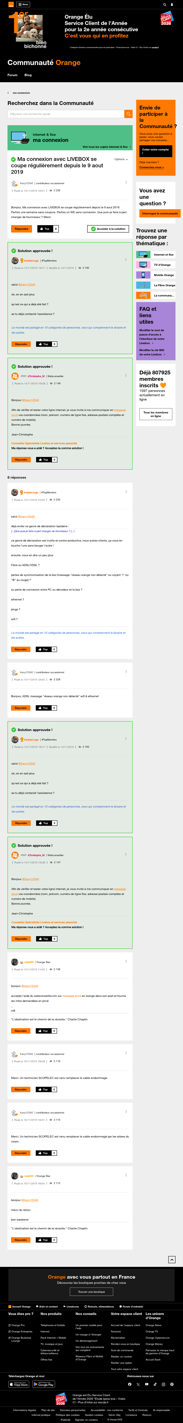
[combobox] (66, 114)
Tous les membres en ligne (156, 414)
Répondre (21, 229)
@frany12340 (26, 284)
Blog (28, 75)
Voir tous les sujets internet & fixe (105, 146)
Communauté (44, 62)
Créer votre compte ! (155, 151)
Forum (12, 75)
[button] (126, 182)
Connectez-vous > (151, 167)
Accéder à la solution (111, 229)
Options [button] (120, 159)
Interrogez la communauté (160, 213)
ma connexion (21, 92)
